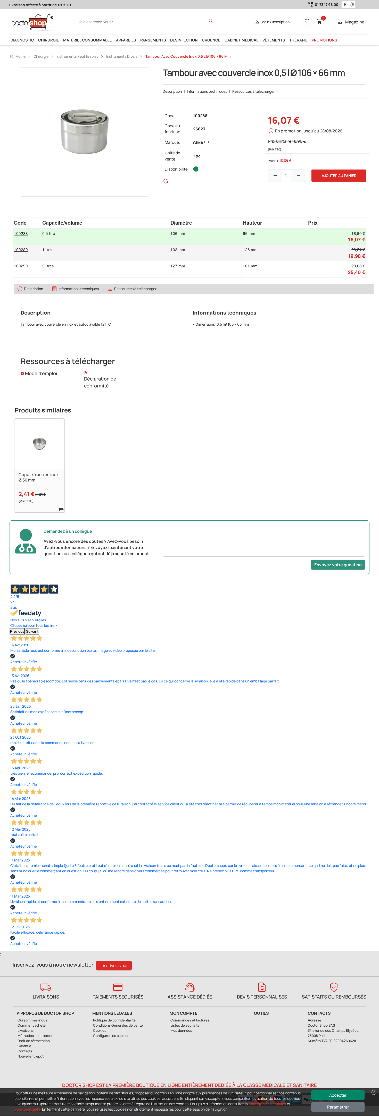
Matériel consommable (87, 40)
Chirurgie (48, 40)
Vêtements (273, 40)
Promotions (324, 40)
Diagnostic (22, 40)
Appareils (126, 40)
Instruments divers (121, 56)
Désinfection (184, 40)
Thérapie (298, 40)
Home (18, 56)
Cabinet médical (241, 40)
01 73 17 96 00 (326, 4)
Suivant (32, 631)
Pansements (153, 40)
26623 (199, 129)
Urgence (211, 40)
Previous (17, 631)
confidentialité (27, 1109)
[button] (353, 4)
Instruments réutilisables (77, 56)
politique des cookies (267, 1103)
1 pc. (197, 156)
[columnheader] (27, 222)
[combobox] (345, 4)
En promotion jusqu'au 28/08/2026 (308, 131)
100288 (200, 116)
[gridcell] (27, 237)
